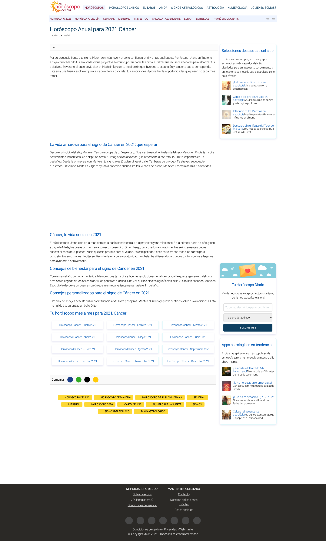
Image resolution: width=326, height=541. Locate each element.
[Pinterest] (174, 520)
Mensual (124, 19)
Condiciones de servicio (142, 505)
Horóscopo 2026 (60, 19)
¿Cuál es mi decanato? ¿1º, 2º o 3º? (253, 400)
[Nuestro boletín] (267, 18)
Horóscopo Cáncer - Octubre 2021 (77, 361)
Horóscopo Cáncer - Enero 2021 (77, 325)
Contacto (183, 494)
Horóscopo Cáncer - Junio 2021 (188, 337)
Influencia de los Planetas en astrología (253, 114)
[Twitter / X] (87, 379)
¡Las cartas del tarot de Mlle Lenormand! (253, 371)
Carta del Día (132, 404)
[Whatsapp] (78, 379)
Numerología (237, 7)
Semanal (109, 19)
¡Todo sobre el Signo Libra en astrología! (250, 85)
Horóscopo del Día (87, 19)
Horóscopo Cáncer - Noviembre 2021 (132, 361)
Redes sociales (184, 510)
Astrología (215, 7)
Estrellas (202, 19)
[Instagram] (140, 520)
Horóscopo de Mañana (116, 397)
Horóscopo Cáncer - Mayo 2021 (133, 337)
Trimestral (141, 19)
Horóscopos (94, 7)
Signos (197, 404)
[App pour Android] (197, 520)
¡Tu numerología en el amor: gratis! (253, 386)
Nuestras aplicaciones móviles (184, 502)
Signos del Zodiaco (117, 411)
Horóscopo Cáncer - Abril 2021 (77, 337)
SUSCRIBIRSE (248, 328)
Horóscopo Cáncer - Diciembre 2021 (188, 361)
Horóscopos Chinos (124, 7)
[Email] (95, 379)
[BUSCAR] (273, 18)
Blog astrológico (153, 411)
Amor (163, 7)
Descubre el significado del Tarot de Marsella (253, 129)
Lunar (188, 19)
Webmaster (186, 529)
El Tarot (149, 7)
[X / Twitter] (163, 520)
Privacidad (170, 529)
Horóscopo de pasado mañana (162, 397)
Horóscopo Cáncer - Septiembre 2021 (188, 349)
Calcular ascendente (166, 19)
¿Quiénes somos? (263, 7)
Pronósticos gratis (225, 19)
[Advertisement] (133, 110)
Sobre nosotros (142, 494)
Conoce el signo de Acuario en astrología (253, 100)
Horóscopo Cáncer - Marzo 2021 (188, 325)
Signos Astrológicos (187, 7)
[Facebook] (70, 379)
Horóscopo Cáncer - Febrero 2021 (132, 325)
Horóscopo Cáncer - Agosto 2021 (133, 349)
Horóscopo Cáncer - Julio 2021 (77, 349)
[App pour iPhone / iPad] (185, 520)
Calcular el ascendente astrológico (253, 414)
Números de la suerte (167, 404)
